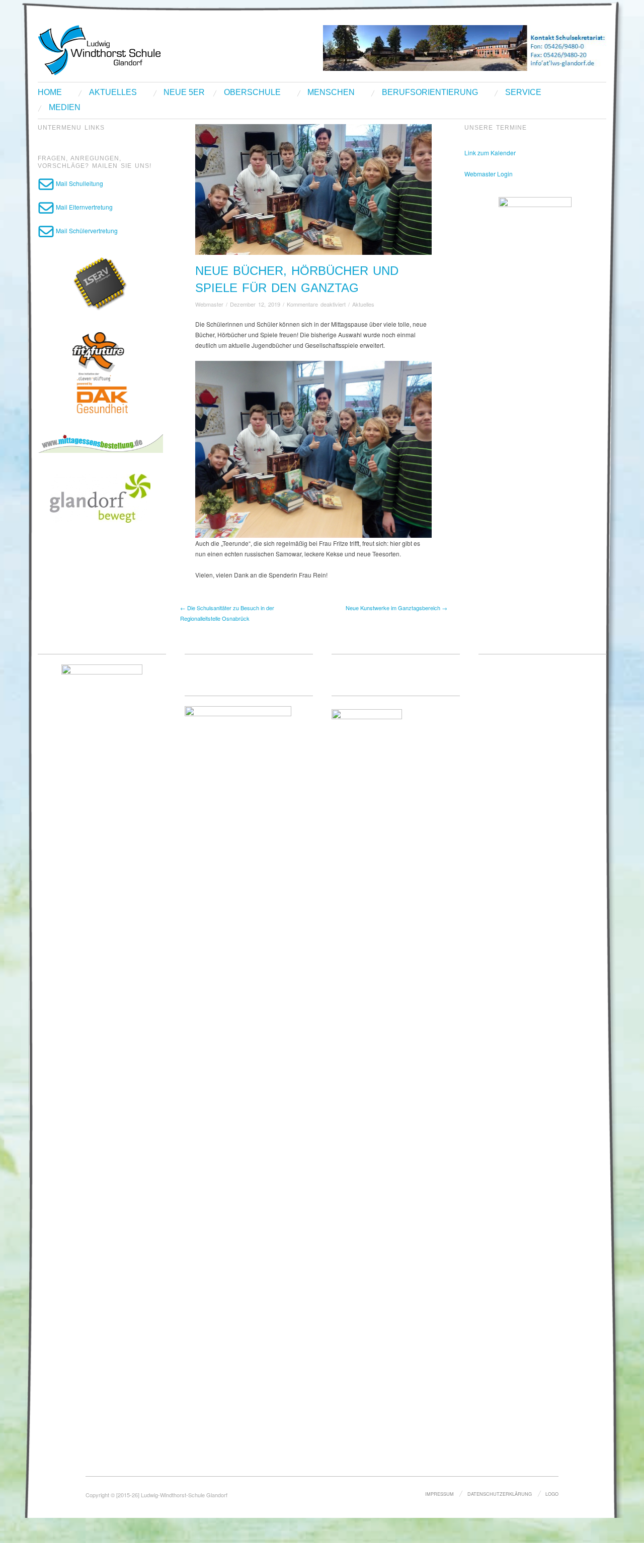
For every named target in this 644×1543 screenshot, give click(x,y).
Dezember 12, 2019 (255, 304)
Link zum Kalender (490, 152)
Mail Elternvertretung (83, 207)
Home (50, 92)
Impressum (439, 1493)
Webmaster (209, 304)
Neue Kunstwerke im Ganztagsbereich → (396, 608)
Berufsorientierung (430, 92)
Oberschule (252, 92)
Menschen (331, 92)
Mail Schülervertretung (86, 230)
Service (523, 92)
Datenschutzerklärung (499, 1493)
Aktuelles (113, 92)
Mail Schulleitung (78, 183)
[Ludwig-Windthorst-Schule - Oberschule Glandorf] (138, 49)
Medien (64, 108)
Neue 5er (184, 92)
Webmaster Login (488, 173)
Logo (551, 1493)
